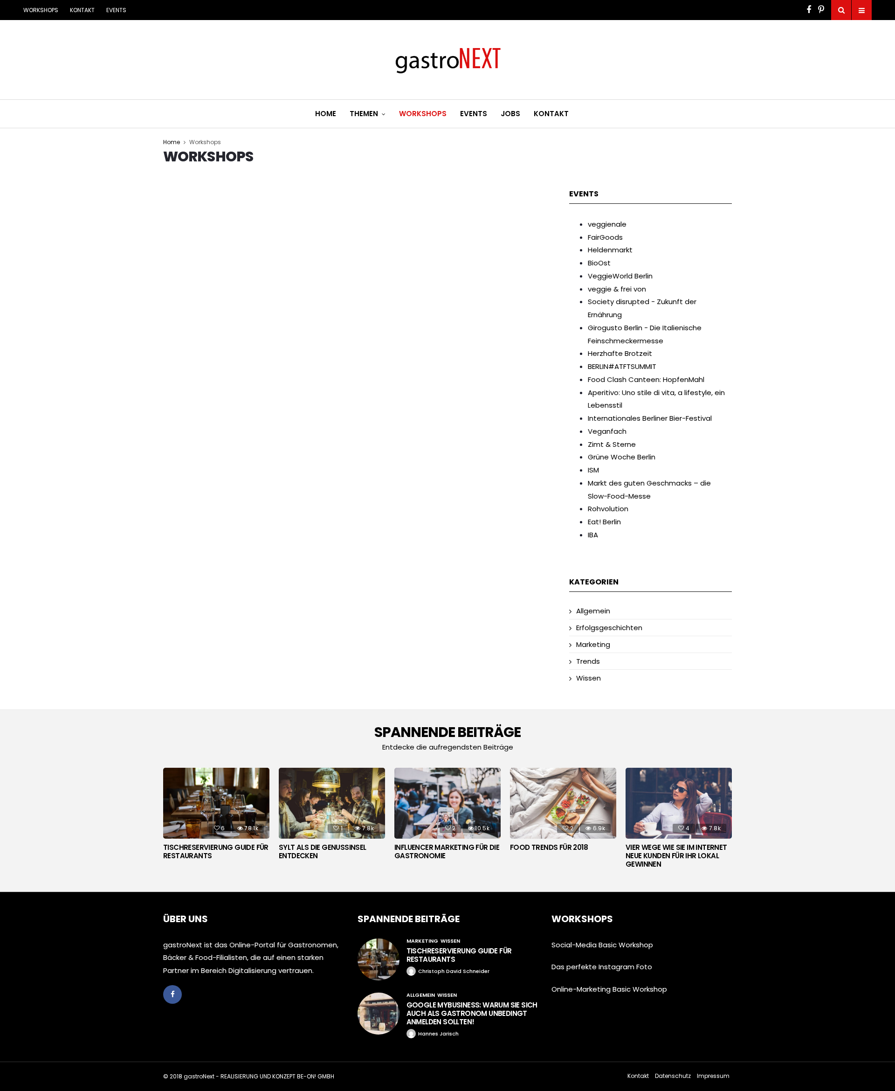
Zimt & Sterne (612, 444)
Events (116, 10)
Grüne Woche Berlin (621, 457)
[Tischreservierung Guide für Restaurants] (378, 959)
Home (325, 113)
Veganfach (607, 431)
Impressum (713, 1076)
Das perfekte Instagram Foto (601, 967)
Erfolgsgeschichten (609, 627)
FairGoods (605, 237)
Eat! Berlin (604, 522)
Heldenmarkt (610, 250)
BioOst (599, 263)
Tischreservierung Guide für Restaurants (215, 851)
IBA (593, 535)
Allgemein (593, 611)
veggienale (607, 224)
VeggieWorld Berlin (620, 276)
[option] (216, 816)
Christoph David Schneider (453, 971)
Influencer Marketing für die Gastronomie (446, 851)
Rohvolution (608, 509)
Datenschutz (673, 1076)
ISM (593, 470)
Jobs (510, 113)
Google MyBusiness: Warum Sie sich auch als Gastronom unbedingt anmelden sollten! (471, 1013)
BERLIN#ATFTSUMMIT (622, 366)
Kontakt (82, 10)
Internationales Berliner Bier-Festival (650, 418)
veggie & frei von (617, 289)
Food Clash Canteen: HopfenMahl (646, 379)
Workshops (40, 10)
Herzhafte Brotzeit (620, 353)
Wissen (588, 678)
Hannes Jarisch (438, 1033)
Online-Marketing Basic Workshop (609, 989)
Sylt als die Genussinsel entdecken (322, 851)
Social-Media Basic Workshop (602, 945)
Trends (588, 661)
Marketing (593, 644)
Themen (364, 113)
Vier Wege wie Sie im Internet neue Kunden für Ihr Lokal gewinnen (676, 856)
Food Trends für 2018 (549, 847)
